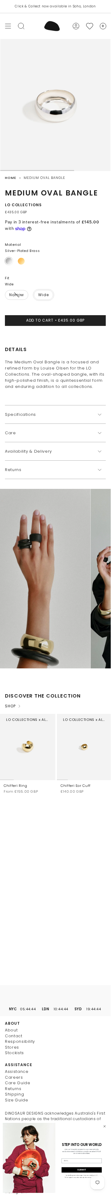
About (11, 1030)
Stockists (14, 1052)
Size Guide (16, 1100)
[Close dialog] (104, 1126)
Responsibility (20, 1041)
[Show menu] (8, 26)
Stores (12, 1047)
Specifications (20, 414)
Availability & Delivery (28, 451)
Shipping (14, 1094)
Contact (13, 1035)
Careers (14, 1077)
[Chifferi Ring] (27, 747)
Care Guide (17, 1082)
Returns (13, 470)
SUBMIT (81, 1169)
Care (10, 433)
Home (10, 178)
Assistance (17, 1071)
